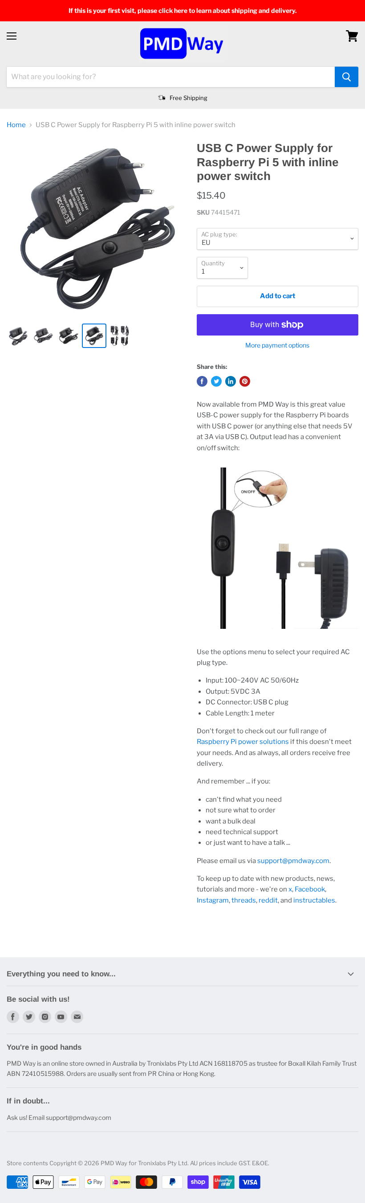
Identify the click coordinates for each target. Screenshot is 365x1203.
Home (16, 125)
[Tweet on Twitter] (216, 381)
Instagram (213, 900)
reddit (268, 900)
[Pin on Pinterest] (244, 381)
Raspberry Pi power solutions (243, 742)
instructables (314, 900)
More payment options (277, 345)
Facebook (310, 889)
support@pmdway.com (293, 861)
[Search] (346, 77)
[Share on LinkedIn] (230, 381)
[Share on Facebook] (202, 381)
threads (243, 900)
